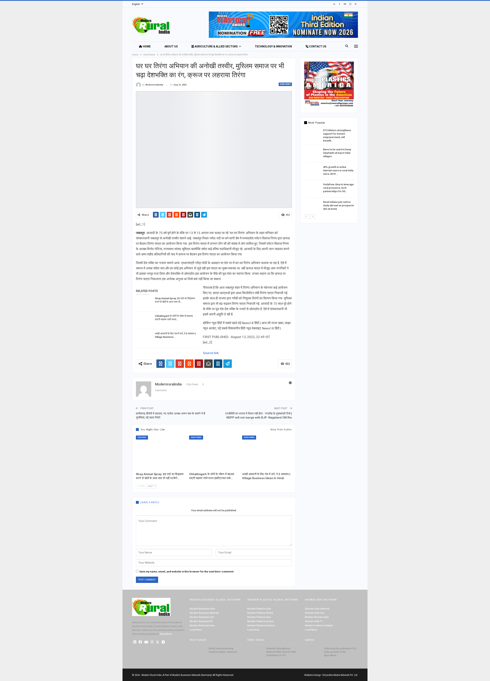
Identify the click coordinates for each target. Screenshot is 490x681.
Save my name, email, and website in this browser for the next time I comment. (186, 571)
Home (147, 46)
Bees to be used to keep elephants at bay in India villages (337, 153)
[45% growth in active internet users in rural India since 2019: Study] (312, 171)
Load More (196, 629)
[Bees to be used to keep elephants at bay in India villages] (312, 154)
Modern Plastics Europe (260, 621)
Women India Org (314, 612)
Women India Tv (314, 621)
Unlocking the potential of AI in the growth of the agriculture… (340, 652)
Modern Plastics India (259, 608)
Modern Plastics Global (260, 612)
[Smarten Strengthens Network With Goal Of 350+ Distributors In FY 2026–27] (255, 653)
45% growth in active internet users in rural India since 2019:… (338, 170)
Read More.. (166, 633)
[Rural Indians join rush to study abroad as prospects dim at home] (312, 206)
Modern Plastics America (261, 625)
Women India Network (317, 608)
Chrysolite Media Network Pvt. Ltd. (340, 675)
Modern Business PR (201, 621)
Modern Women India (317, 617)
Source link (211, 353)
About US (171, 46)
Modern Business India (202, 608)
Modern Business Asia (202, 625)
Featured (142, 437)
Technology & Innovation (273, 46)
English (136, 4)
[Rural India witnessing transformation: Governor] (198, 653)
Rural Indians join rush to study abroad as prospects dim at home (338, 205)
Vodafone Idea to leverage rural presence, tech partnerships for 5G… (338, 188)
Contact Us (317, 46)
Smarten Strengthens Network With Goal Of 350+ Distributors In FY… (281, 652)
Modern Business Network (204, 612)
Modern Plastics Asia (259, 617)
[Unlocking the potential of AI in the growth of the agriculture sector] (313, 653)
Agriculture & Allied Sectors (216, 46)
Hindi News (285, 84)
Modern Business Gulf (202, 617)
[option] (329, 171)
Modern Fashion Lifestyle (319, 625)
